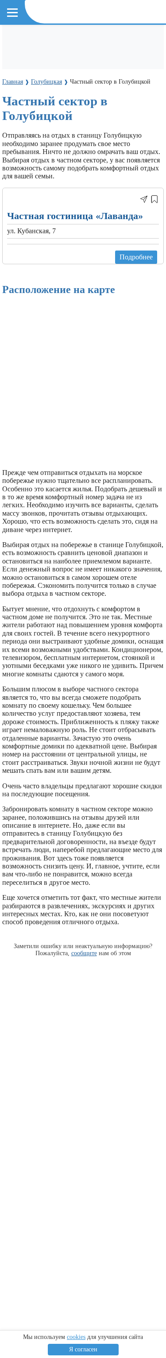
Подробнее (136, 257)
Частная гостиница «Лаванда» (75, 215)
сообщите (84, 953)
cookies (76, 1337)
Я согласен (83, 1349)
